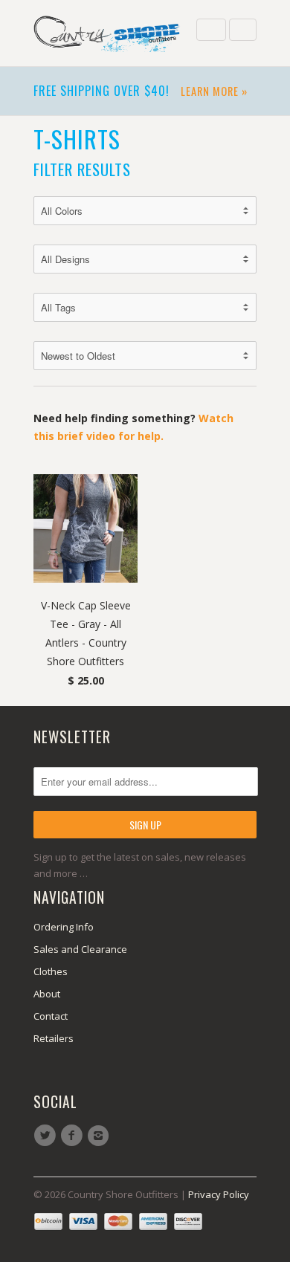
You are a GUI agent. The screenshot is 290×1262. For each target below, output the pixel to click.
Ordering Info (63, 926)
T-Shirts (76, 138)
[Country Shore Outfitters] (107, 33)
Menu (211, 30)
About (46, 993)
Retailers (53, 1038)
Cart (243, 30)
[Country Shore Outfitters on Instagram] (100, 1136)
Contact (50, 1016)
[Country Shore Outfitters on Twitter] (46, 1136)
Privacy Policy (218, 1194)
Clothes (50, 971)
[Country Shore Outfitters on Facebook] (73, 1136)
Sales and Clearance (80, 949)
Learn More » (214, 91)
